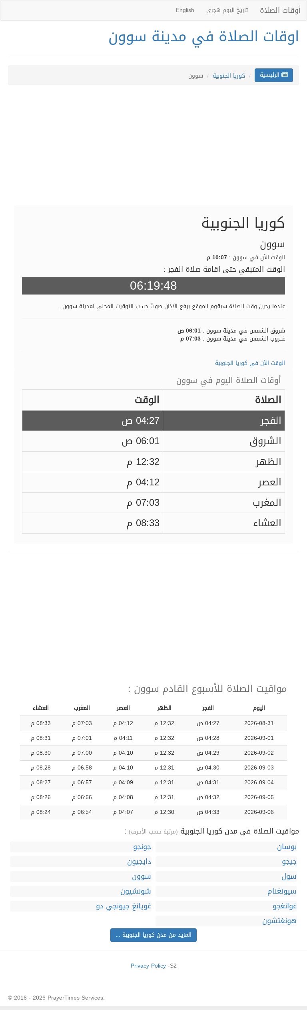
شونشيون (135, 891)
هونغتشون (279, 921)
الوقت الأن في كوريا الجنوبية (250, 363)
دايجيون (139, 861)
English (185, 10)
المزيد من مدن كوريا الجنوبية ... (153, 935)
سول (289, 876)
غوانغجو (285, 906)
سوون (141, 876)
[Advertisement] (153, 149)
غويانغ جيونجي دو (123, 906)
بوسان (287, 847)
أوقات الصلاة (280, 10)
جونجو (142, 847)
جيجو (289, 861)
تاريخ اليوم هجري (227, 10)
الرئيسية (270, 75)
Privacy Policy (148, 965)
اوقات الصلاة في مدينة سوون (203, 36)
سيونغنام (282, 891)
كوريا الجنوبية (229, 75)
